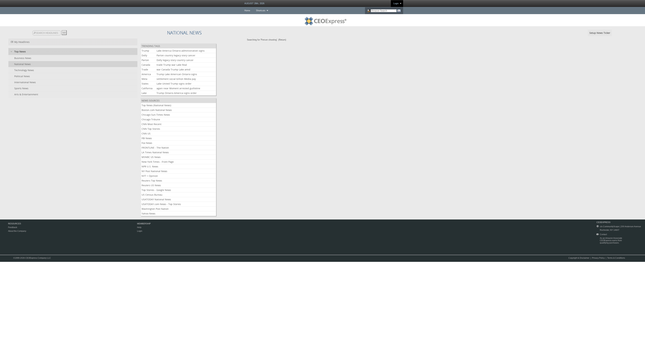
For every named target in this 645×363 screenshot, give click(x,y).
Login (396, 3)
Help (139, 227)
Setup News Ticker (599, 32)
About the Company (17, 231)
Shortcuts (260, 10)
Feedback (12, 227)
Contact (603, 234)
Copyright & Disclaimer (578, 258)
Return (282, 39)
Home (247, 10)
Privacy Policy (598, 258)
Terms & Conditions (616, 258)
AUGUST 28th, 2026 (254, 3)
